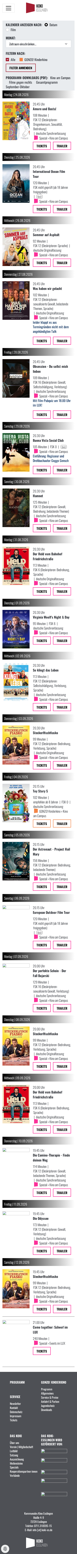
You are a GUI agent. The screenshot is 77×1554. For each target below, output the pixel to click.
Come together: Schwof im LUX (50, 1329)
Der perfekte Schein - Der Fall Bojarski (49, 973)
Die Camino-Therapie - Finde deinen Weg (51, 1157)
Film (13, 29)
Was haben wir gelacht (47, 288)
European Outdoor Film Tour (51, 912)
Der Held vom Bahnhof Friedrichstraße (47, 556)
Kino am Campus (60, 77)
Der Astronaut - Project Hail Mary (51, 851)
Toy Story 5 (40, 790)
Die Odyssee (40, 1218)
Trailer (62, 145)
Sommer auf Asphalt (46, 234)
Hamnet (38, 495)
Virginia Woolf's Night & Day (51, 617)
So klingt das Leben (46, 670)
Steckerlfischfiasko (45, 732)
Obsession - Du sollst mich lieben (50, 368)
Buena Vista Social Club (48, 440)
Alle (13, 59)
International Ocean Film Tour (49, 174)
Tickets (42, 145)
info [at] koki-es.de (42, 1529)
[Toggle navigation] (8, 8)
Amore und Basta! (44, 108)
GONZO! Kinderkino (35, 59)
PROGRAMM (17, 1382)
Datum (53, 24)
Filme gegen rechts (20, 82)
